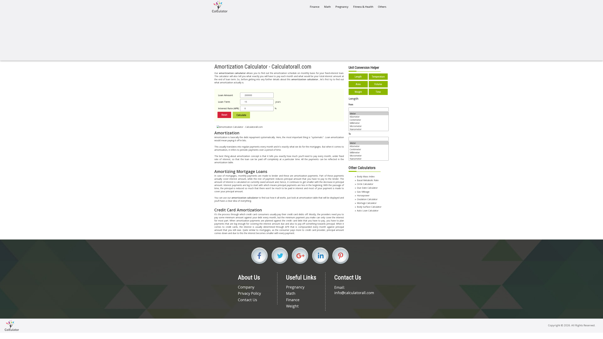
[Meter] (368, 113)
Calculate (241, 115)
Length (358, 76)
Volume (378, 84)
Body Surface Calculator (369, 206)
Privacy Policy (249, 293)
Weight (358, 91)
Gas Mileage (363, 191)
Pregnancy (341, 6)
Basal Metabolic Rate (368, 180)
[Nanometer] (368, 129)
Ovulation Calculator (367, 199)
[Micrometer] (368, 126)
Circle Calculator (365, 184)
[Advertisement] (301, 37)
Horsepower (363, 195)
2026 (567, 325)
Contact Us (247, 299)
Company (246, 287)
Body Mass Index (366, 176)
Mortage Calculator (367, 203)
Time (378, 91)
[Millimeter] (368, 123)
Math (327, 6)
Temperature (378, 76)
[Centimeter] (368, 119)
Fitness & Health (363, 6)
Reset (224, 114)
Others (382, 6)
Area (358, 84)
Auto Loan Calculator (367, 210)
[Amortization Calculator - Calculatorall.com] (219, 6)
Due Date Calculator (367, 187)
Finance (314, 6)
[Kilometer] (368, 116)
